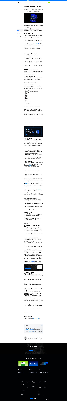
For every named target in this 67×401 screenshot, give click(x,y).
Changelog (22, 395)
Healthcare (27, 387)
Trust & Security (39, 382)
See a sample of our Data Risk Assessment (30, 329)
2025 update (30, 165)
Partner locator (39, 387)
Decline (35, 398)
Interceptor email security (23, 390)
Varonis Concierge (22, 393)
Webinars (44, 382)
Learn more (39, 0)
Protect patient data (19, 36)
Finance (27, 386)
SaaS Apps (33, 381)
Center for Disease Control (27, 314)
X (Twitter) (34, 331)
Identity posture (22, 388)
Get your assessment (28, 268)
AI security (27, 382)
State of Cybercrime (45, 381)
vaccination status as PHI (27, 183)
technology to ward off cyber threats (35, 318)
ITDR (21, 389)
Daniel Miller (30, 11)
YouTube (31, 331)
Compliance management (29, 381)
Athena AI (22, 394)
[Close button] (49, 0)
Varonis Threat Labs (45, 387)
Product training (45, 386)
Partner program (39, 386)
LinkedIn (29, 331)
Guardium (39, 393)
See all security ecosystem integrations (34, 386)
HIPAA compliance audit (28, 276)
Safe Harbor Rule (37, 43)
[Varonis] (19, 2)
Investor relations (39, 381)
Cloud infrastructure (34, 382)
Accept (31, 398)
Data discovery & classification (22, 381)
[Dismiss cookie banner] (43, 395)
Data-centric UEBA (22, 384)
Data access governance (23, 385)
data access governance (32, 261)
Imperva (39, 394)
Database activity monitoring (22, 383)
